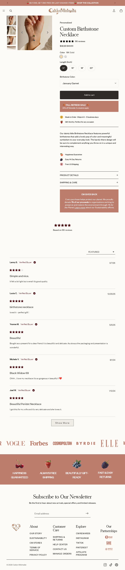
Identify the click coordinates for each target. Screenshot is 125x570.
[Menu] (3, 10)
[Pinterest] (116, 565)
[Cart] (121, 10)
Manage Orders (62, 553)
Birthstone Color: (67, 76)
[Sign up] (87, 513)
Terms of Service (35, 549)
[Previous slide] (21, 32)
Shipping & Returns (59, 538)
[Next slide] (48, 32)
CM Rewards (83, 533)
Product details (69, 175)
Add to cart (89, 94)
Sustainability (38, 538)
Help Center (60, 544)
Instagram (82, 538)
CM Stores (36, 542)
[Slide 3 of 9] (11, 40)
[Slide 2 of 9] (11, 30)
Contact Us (60, 549)
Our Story (36, 533)
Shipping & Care (68, 182)
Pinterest (82, 547)
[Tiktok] (111, 565)
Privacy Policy (38, 554)
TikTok (80, 542)
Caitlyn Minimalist (19, 565)
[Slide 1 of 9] (11, 20)
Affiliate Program (81, 553)
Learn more (80, 207)
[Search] (10, 10)
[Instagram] (105, 565)
